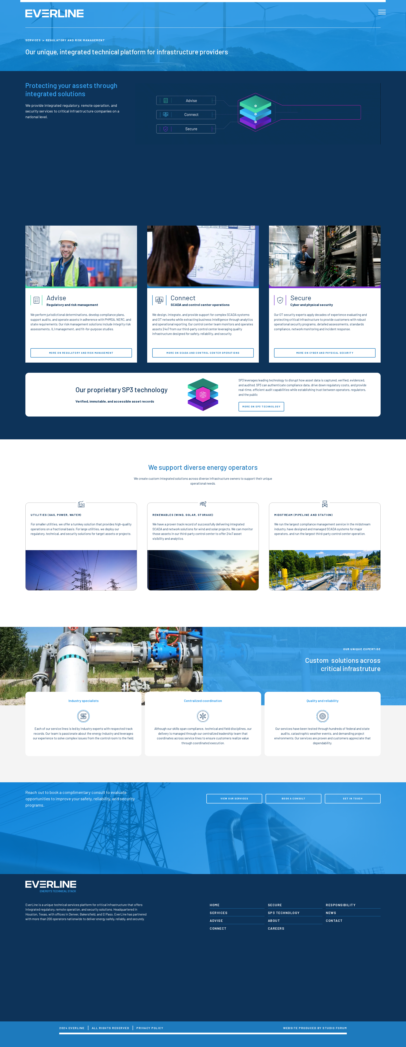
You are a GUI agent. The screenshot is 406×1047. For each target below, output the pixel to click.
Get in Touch (352, 798)
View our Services (234, 798)
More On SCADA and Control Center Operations (203, 352)
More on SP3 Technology (261, 406)
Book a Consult (294, 798)
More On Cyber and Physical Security (325, 352)
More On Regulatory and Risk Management (81, 352)
